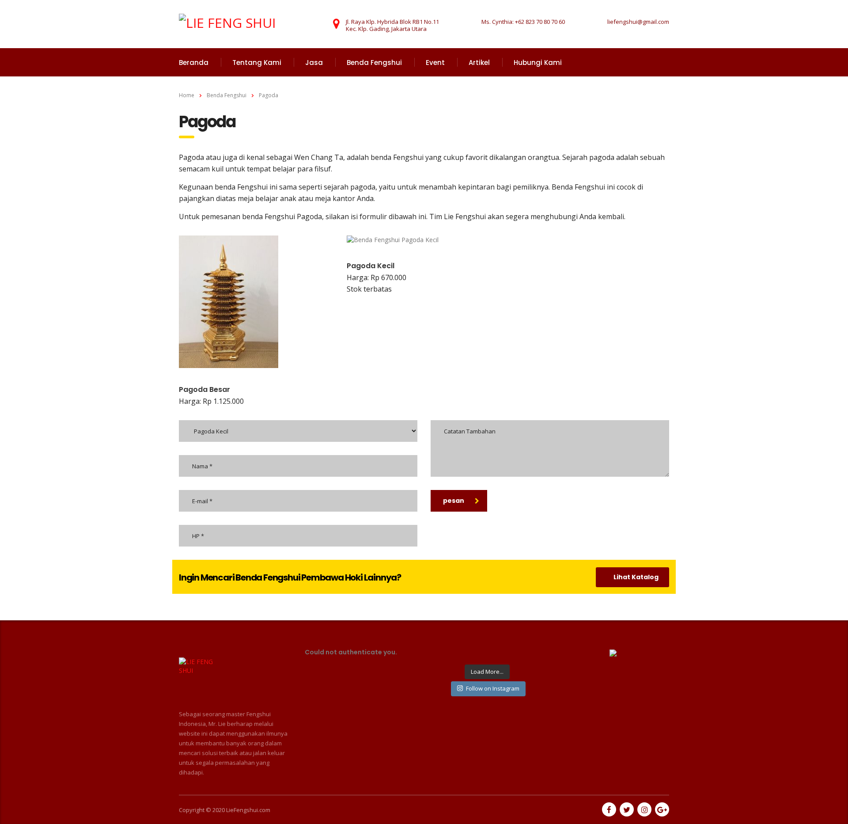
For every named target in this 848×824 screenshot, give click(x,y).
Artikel (479, 62)
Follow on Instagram (492, 688)
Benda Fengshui (374, 62)
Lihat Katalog (636, 577)
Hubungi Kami (538, 62)
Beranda (193, 62)
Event (435, 62)
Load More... (487, 672)
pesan (453, 500)
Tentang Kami (256, 62)
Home (186, 95)
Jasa (314, 62)
